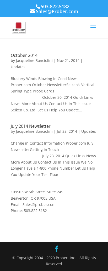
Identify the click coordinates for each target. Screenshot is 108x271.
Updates (18, 66)
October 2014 (24, 55)
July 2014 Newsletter (31, 126)
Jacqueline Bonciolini (34, 60)
